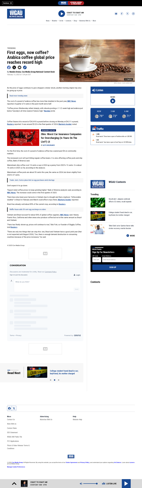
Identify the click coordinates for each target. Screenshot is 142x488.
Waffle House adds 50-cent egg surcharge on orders (28, 209)
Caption (128, 79)
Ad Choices (117, 462)
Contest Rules (12, 428)
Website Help (77, 419)
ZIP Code (95, 256)
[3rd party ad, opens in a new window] (23, 137)
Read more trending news (18, 96)
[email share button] (19, 67)
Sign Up (112, 267)
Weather (54, 21)
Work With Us (11, 424)
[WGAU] (71, 3)
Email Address (106, 256)
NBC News (71, 101)
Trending (11, 48)
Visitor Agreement (71, 462)
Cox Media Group (17, 462)
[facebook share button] (9, 67)
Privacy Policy (84, 462)
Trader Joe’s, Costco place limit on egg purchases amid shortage (32, 180)
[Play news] (112, 100)
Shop (75, 21)
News (48, 21)
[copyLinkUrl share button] (25, 67)
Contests (68, 21)
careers (132, 462)
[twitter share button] (14, 67)
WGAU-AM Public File (14, 437)
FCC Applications (13, 441)
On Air (61, 21)
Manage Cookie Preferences (16, 467)
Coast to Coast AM (75, 13)
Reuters (10, 124)
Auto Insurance (49, 145)
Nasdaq (47, 111)
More (94, 21)
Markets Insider (65, 124)
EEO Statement (12, 432)
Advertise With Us (84, 21)
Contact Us (11, 419)
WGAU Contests (117, 182)
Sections (6, 3)
